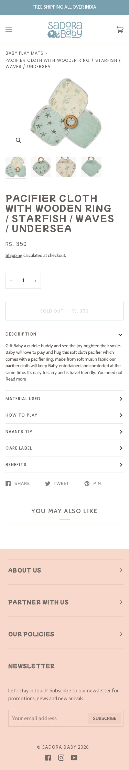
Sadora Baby (59, 747)
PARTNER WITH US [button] (38, 602)
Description (21, 334)
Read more (16, 379)
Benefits (16, 464)
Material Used (23, 398)
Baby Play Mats (25, 53)
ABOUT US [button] (24, 570)
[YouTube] (74, 758)
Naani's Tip (19, 431)
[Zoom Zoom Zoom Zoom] (64, 114)
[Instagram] (61, 758)
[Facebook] (48, 758)
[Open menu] (16, 29)
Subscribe (104, 718)
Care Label (19, 448)
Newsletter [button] (31, 666)
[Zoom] (18, 140)
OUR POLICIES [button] (31, 634)
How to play (21, 415)
